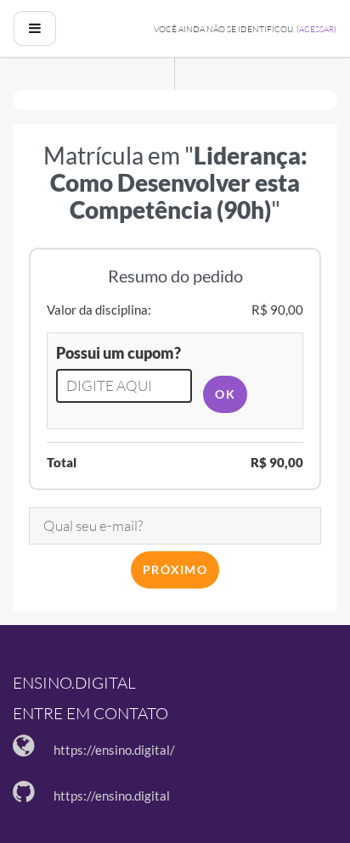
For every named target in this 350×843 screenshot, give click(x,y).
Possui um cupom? (118, 352)
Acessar (316, 29)
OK (225, 394)
